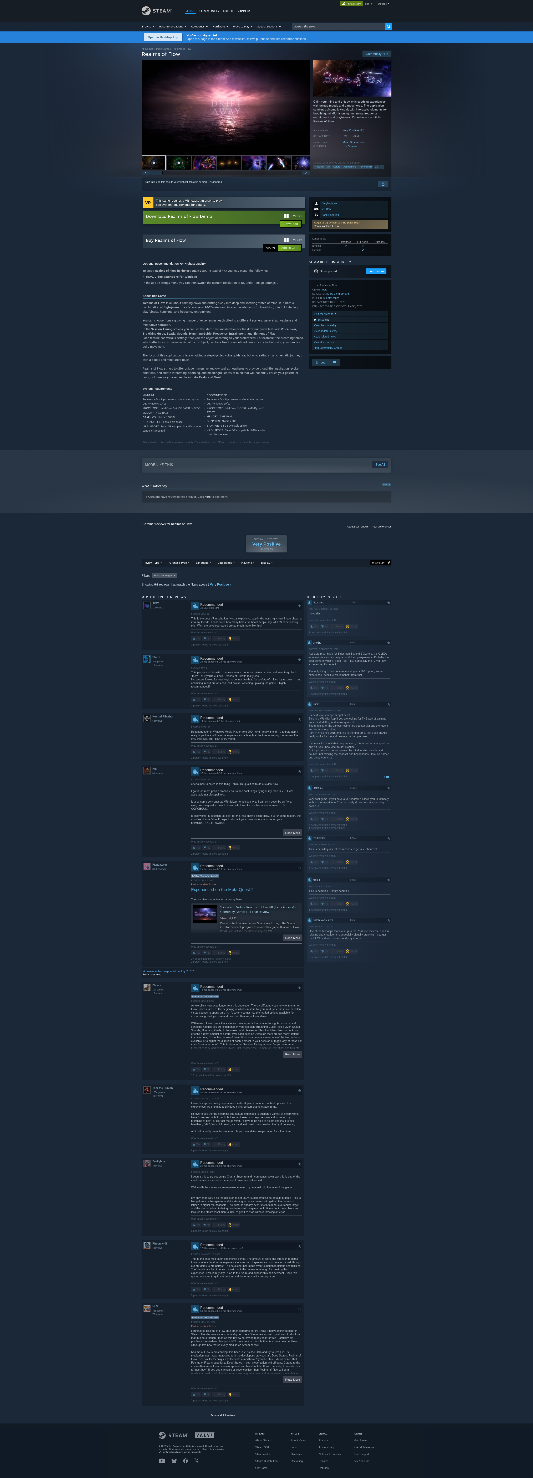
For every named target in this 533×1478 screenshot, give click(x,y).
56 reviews (157, 773)
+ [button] (382, 166)
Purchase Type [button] (177, 562)
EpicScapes (350, 146)
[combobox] (338, 26)
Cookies (324, 1461)
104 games (158, 989)
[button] (148, 26)
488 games (158, 1310)
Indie (324, 289)
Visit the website (324, 313)
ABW (155, 603)
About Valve (298, 1440)
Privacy (323, 1440)
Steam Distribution (266, 1461)
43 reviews (157, 1096)
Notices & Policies (330, 1454)
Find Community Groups (328, 347)
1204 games (158, 1092)
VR (328, 166)
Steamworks (262, 1454)
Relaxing (319, 166)
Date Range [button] (225, 562)
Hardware (296, 1454)
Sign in (149, 182)
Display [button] (265, 562)
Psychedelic (366, 166)
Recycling (297, 1461)
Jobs (294, 1447)
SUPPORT (244, 11)
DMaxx (156, 985)
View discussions (324, 342)
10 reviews (157, 993)
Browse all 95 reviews (222, 1415)
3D (376, 166)
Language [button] (202, 562)
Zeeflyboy (158, 1161)
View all (386, 484)
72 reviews (157, 1314)
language (382, 3)
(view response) (152, 974)
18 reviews (157, 665)
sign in (368, 3)
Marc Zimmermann (354, 142)
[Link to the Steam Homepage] (157, 14)
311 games (157, 661)
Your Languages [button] (163, 575)
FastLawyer (159, 864)
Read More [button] (292, 832)
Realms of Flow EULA (326, 226)
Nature (336, 166)
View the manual (324, 325)
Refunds (324, 1467)
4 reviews (157, 1165)
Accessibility (326, 1447)
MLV (155, 1306)
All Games (147, 48)
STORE (190, 11)
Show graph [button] (378, 562)
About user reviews (358, 526)
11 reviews (157, 607)
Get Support (361, 1454)
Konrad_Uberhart (163, 716)
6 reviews (157, 721)
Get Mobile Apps (364, 1447)
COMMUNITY (209, 11)
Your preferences (381, 526)
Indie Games (163, 48)
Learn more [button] (376, 271)
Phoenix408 (159, 1243)
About (228, 11)
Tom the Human (162, 1088)
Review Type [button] (151, 562)
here (208, 496)
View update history (325, 331)
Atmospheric (350, 166)
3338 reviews (159, 869)
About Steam (263, 1440)
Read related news (325, 336)
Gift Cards (261, 1467)
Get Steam (360, 1440)
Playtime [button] (246, 562)
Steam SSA (262, 1447)
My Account (361, 1461)
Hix (154, 768)
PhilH (155, 657)
